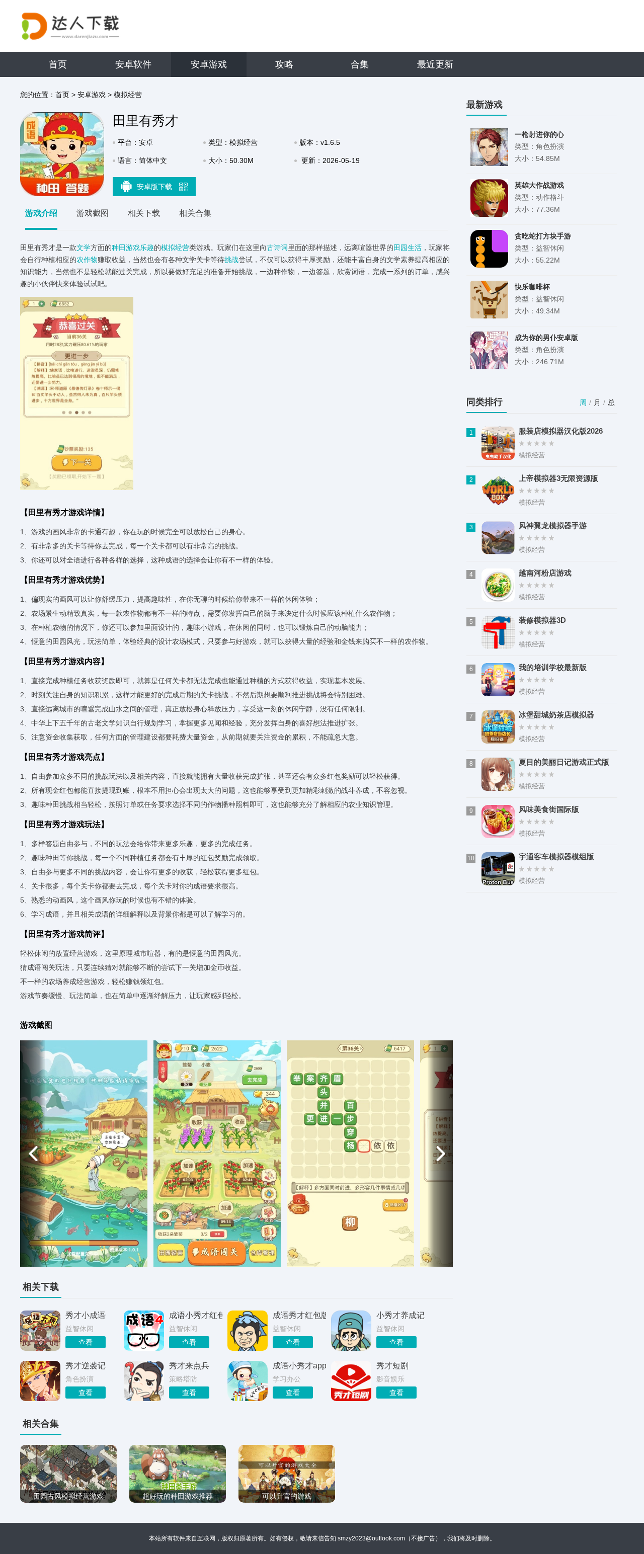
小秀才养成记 (400, 1315)
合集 (360, 64)
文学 (83, 247)
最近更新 (435, 64)
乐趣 (147, 247)
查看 (85, 1342)
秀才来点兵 (189, 1365)
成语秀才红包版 (299, 1315)
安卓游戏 (209, 64)
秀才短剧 (392, 1365)
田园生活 (407, 247)
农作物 (87, 260)
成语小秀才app (299, 1365)
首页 (58, 64)
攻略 (284, 64)
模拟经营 (128, 95)
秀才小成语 (85, 1315)
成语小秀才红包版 (195, 1315)
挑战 (231, 260)
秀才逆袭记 (85, 1365)
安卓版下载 (155, 187)
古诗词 (277, 247)
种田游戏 (126, 247)
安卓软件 (133, 64)
